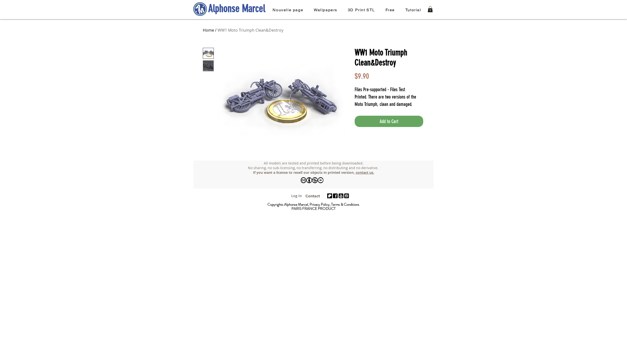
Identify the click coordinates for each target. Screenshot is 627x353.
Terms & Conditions (345, 204)
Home (208, 30)
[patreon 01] (329, 195)
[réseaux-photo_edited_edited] (346, 195)
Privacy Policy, (320, 204)
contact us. (365, 172)
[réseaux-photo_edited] (335, 195)
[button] (430, 9)
